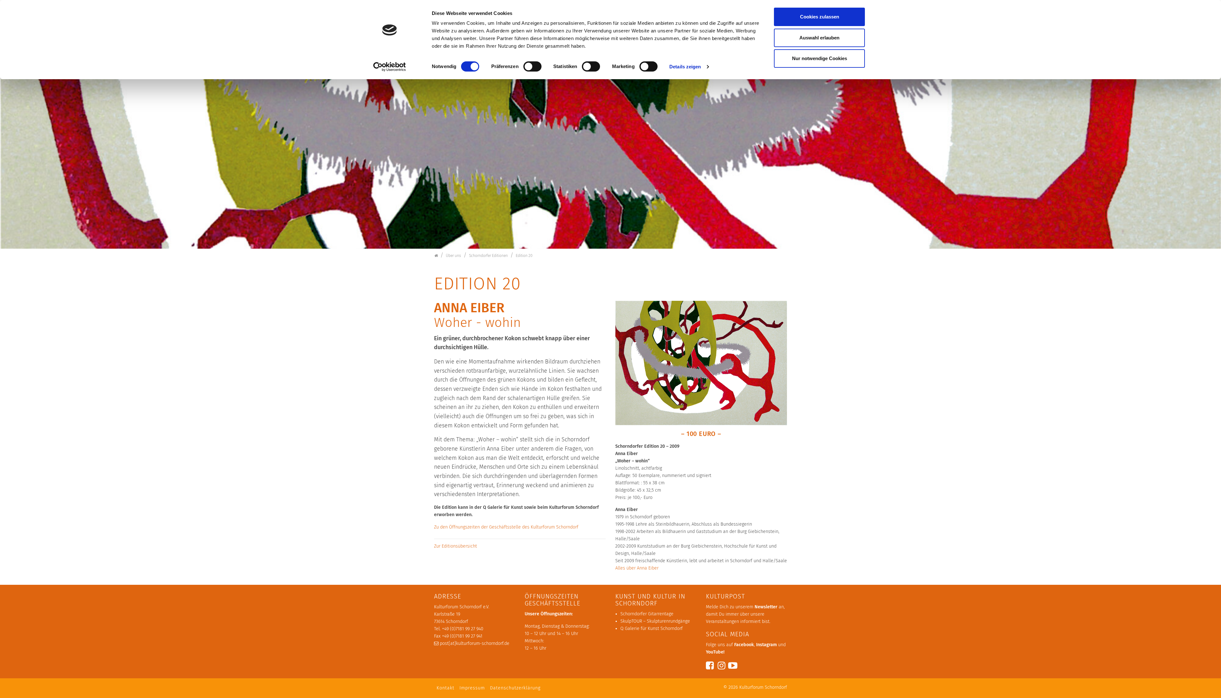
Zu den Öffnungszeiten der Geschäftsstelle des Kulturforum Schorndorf (506, 527)
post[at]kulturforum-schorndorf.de (474, 643)
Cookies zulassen (819, 16)
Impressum (472, 688)
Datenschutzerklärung (515, 688)
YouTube (714, 652)
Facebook (744, 644)
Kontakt (445, 688)
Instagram (766, 644)
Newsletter (766, 607)
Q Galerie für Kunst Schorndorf (651, 628)
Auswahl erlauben (819, 37)
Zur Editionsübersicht (455, 546)
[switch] (532, 66)
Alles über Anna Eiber (637, 568)
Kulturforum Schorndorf (763, 687)
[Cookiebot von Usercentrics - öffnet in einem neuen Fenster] (389, 67)
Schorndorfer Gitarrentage (646, 614)
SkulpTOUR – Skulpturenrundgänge (655, 621)
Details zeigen (685, 66)
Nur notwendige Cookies (819, 58)
